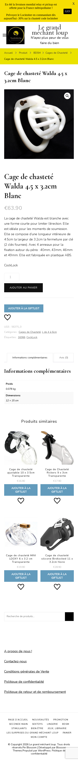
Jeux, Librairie (57, 728)
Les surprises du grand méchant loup (32, 732)
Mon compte (39, 737)
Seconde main (18, 724)
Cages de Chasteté (30, 332)
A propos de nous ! (18, 651)
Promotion (60, 719)
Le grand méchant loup (50, 30)
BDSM (65, 724)
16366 (21, 337)
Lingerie (52, 724)
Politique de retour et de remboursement (35, 692)
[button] (67, 96)
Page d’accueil (18, 719)
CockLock (31, 337)
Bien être (37, 728)
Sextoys (37, 724)
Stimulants (19, 728)
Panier (67, 732)
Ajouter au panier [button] (21, 462)
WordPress (44, 750)
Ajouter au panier (23, 287)
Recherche (69, 616)
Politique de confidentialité (24, 681)
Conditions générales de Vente (26, 671)
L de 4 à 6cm (49, 332)
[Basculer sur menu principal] (4, 35)
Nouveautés (40, 719)
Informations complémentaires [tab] (30, 357)
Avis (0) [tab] (63, 357)
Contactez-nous (15, 661)
